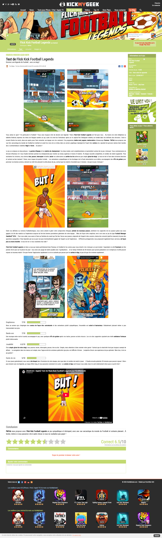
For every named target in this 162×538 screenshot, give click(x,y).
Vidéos (87, 10)
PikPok (22, 55)
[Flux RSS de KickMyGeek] (16, 4)
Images (37, 49)
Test (20, 49)
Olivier (13, 66)
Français (149, 94)
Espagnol (143, 94)
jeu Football (9, 55)
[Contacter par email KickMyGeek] (18, 4)
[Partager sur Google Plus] (125, 66)
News (32, 10)
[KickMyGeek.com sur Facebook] (22, 482)
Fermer (157, 536)
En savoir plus (76, 535)
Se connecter (156, 5)
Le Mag (132, 10)
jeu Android (17, 55)
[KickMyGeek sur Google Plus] (8, 4)
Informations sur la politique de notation (115, 445)
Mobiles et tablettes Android (137, 89)
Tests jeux (51, 10)
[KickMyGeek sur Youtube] (12, 4)
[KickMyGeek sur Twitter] (3, 4)
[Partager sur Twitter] (122, 66)
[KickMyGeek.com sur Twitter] (19, 482)
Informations (11, 49)
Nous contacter (120, 10)
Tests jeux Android (74, 10)
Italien (130, 95)
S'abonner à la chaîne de (98, 422)
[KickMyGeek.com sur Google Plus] (25, 482)
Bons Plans (107, 10)
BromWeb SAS (149, 482)
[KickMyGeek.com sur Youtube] (28, 482)
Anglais (137, 94)
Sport (130, 80)
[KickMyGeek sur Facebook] (6, 4)
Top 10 (96, 10)
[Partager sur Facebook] (119, 66)
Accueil (23, 10)
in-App (27, 55)
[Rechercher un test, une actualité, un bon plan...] (141, 10)
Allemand (131, 94)
